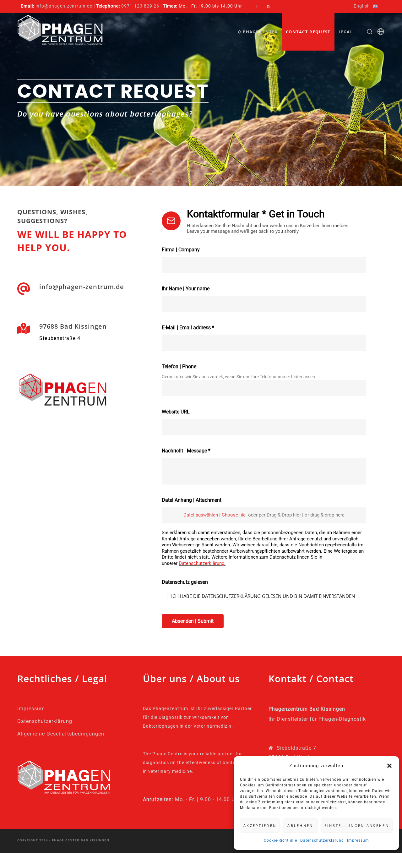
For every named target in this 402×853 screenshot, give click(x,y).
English (362, 6)
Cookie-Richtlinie (280, 840)
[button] (389, 766)
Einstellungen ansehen (356, 825)
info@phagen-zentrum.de (63, 6)
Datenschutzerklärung (322, 840)
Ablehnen (300, 825)
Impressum (358, 840)
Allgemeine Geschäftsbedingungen (60, 734)
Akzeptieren (259, 825)
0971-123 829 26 (140, 6)
